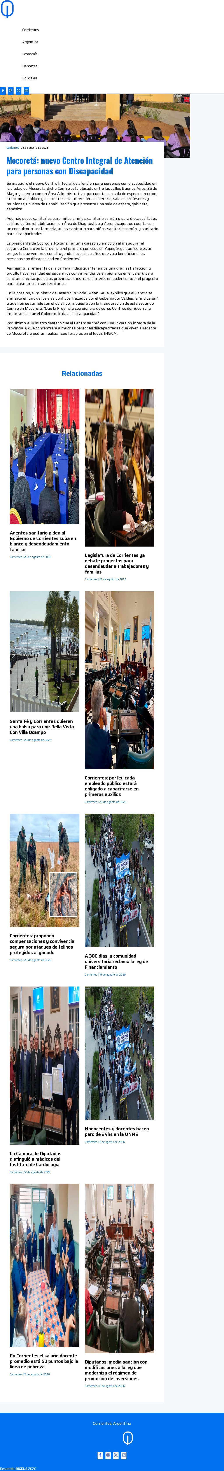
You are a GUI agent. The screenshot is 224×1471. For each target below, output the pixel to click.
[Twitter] (18, 91)
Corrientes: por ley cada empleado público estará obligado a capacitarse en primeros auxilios (112, 786)
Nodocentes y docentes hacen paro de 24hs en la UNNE (117, 1131)
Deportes (29, 66)
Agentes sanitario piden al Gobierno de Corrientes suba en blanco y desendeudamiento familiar (43, 541)
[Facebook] (3, 91)
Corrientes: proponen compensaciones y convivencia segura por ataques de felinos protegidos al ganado (42, 944)
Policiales (29, 78)
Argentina (30, 42)
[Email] (26, 91)
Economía (29, 54)
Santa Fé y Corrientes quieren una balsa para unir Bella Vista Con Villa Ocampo (42, 727)
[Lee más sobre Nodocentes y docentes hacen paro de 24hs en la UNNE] (119, 1118)
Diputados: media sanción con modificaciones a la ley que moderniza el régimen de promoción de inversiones (116, 1370)
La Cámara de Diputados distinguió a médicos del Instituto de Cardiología (35, 1159)
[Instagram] (11, 91)
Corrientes (30, 30)
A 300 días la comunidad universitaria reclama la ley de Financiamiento (116, 961)
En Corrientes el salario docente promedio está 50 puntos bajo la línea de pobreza (44, 1361)
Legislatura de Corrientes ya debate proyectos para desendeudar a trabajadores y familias (117, 564)
